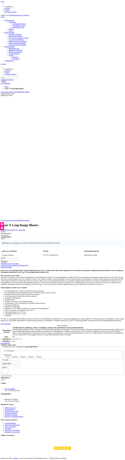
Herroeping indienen (11, 413)
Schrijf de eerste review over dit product (13, 230)
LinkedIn (15, 265)
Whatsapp (21, 265)
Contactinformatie (10, 423)
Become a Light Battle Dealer (14, 416)
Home (6, 87)
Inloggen (7, 8)
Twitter (9, 265)
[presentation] (2, 380)
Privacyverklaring (10, 427)
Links (2, 1)
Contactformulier (10, 389)
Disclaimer (8, 428)
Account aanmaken (11, 12)
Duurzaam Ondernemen (12, 425)
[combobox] (10, 78)
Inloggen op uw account (12, 432)
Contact (7, 10)
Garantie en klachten (11, 415)
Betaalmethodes (9, 409)
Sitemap (15, 458)
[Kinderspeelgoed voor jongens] (18, 15)
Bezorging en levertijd (11, 411)
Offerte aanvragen (10, 408)
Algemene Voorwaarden (12, 430)
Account (3, 64)
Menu (2, 17)
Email (26, 265)
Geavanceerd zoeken (7, 80)
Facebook (4, 265)
